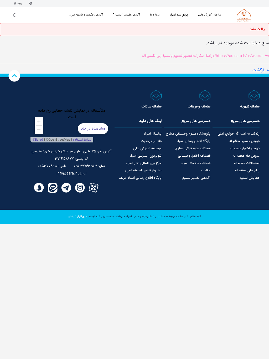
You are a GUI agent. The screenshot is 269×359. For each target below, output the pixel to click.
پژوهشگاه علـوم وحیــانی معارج (188, 134)
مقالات (205, 170)
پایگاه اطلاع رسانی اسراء (193, 141)
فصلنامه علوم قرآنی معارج (192, 148)
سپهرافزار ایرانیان (77, 216)
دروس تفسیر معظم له (244, 141)
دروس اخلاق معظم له (245, 148)
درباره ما (154, 14)
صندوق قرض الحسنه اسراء (143, 170)
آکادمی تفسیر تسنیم (196, 178)
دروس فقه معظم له (246, 156)
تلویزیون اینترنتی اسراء (146, 156)
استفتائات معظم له (247, 163)
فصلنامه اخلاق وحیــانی (194, 156)
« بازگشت (260, 70)
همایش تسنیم (250, 178)
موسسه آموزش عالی (147, 148)
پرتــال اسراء (153, 134)
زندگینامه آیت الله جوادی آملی (239, 134)
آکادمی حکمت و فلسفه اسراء (86, 14)
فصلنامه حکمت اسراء (195, 163)
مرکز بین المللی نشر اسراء (144, 163)
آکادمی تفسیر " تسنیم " (126, 14)
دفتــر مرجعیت (151, 141)
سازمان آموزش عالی (209, 14)
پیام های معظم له (247, 170)
